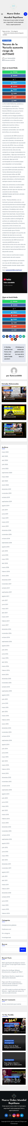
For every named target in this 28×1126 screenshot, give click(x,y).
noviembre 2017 (6, 584)
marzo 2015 (5, 715)
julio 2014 (5, 748)
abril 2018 (5, 563)
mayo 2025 (5, 452)
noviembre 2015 (6, 682)
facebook (15, 75)
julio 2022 (5, 464)
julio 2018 (5, 551)
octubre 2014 (6, 736)
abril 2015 (5, 711)
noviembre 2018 (7, 534)
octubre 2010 (6, 897)
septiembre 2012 (7, 839)
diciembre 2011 (6, 864)
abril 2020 (5, 481)
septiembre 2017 (7, 592)
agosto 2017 (5, 596)
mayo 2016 (5, 658)
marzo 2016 (5, 666)
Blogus (22, 1121)
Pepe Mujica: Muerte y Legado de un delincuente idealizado (13, 1064)
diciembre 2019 (6, 489)
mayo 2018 (5, 559)
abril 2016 (5, 662)
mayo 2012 (5, 855)
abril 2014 (5, 761)
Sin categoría (7, 40)
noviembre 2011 (6, 868)
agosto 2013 (5, 794)
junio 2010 (5, 901)
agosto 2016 (5, 645)
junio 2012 (5, 851)
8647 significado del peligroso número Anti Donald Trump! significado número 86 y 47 (14, 964)
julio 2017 (5, 600)
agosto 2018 (5, 547)
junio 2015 (5, 703)
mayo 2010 (5, 905)
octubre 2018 (6, 538)
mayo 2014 (5, 757)
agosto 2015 (5, 695)
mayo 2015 (5, 707)
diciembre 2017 (6, 580)
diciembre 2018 (6, 530)
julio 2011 (5, 876)
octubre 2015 (6, 687)
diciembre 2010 (6, 893)
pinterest (15, 86)
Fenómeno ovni (6, 929)
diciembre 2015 (6, 678)
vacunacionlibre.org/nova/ (14, 270)
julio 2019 (5, 510)
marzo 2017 (5, 617)
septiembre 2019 (7, 501)
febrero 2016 (6, 670)
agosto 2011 (5, 872)
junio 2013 (5, 802)
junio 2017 (5, 604)
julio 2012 (5, 847)
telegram (15, 82)
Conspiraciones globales (9, 925)
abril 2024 (5, 460)
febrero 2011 (5, 888)
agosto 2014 (5, 744)
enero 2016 (5, 674)
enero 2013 (5, 823)
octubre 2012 (6, 835)
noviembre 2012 (7, 831)
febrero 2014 (6, 769)
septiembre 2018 (7, 542)
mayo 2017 (5, 608)
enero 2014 (5, 773)
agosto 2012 (5, 843)
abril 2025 (5, 456)
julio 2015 (5, 699)
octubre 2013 (6, 785)
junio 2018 (5, 555)
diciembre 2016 (6, 629)
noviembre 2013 (6, 781)
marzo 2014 (5, 765)
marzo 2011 (5, 884)
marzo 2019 (5, 522)
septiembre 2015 (7, 691)
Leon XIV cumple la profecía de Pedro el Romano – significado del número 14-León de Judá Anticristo (14, 991)
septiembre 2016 (7, 641)
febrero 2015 (6, 720)
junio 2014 (5, 753)
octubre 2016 (6, 637)
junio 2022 (5, 468)
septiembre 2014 (7, 740)
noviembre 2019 (7, 493)
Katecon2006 (11, 58)
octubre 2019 (6, 497)
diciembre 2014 (6, 728)
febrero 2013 (6, 818)
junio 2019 (5, 514)
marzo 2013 (5, 814)
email (15, 100)
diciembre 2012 (6, 827)
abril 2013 (5, 810)
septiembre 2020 (7, 472)
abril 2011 (5, 880)
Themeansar (14, 1123)
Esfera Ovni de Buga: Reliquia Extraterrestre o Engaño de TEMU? (12, 1047)
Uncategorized (6, 937)
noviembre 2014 (7, 732)
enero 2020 (5, 485)
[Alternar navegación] (2, 14)
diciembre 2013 (6, 777)
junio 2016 (5, 654)
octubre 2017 (6, 588)
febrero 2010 (6, 913)
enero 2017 (5, 625)
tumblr (15, 93)
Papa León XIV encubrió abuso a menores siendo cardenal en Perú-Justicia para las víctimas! (12, 983)
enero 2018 (5, 575)
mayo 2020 (5, 477)
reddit (15, 97)
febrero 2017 (6, 621)
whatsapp (15, 72)
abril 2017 (5, 612)
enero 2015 (5, 724)
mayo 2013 (5, 806)
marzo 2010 (5, 909)
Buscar (4, 944)
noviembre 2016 (7, 633)
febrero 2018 (6, 571)
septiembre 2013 (7, 790)
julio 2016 (5, 650)
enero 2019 (5, 526)
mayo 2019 (5, 518)
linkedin (15, 89)
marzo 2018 (5, 567)
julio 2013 (5, 798)
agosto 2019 (5, 505)
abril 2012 (5, 860)
